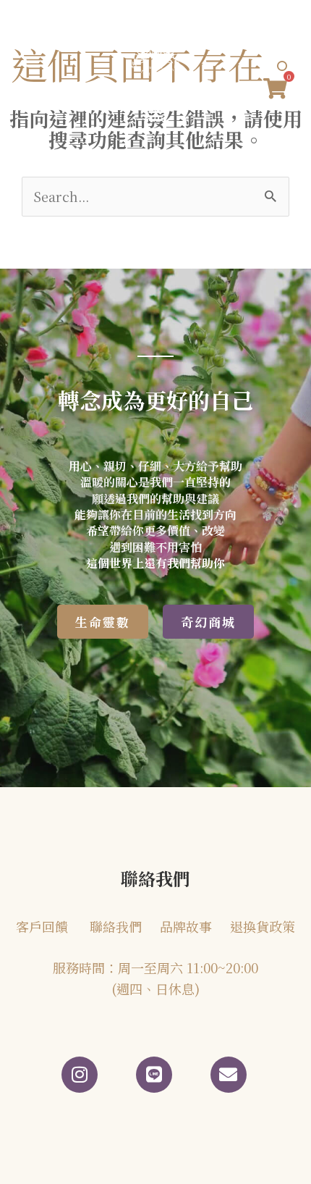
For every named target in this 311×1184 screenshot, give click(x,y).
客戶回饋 (42, 926)
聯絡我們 (116, 926)
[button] (155, 114)
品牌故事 (186, 926)
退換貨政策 (262, 926)
